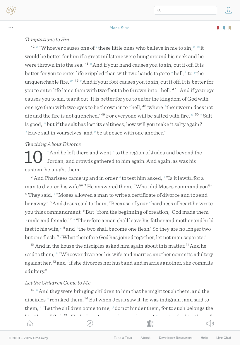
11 (192, 114)
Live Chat (223, 338)
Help (204, 338)
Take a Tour (123, 338)
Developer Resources (176, 338)
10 (71, 80)
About (145, 338)
